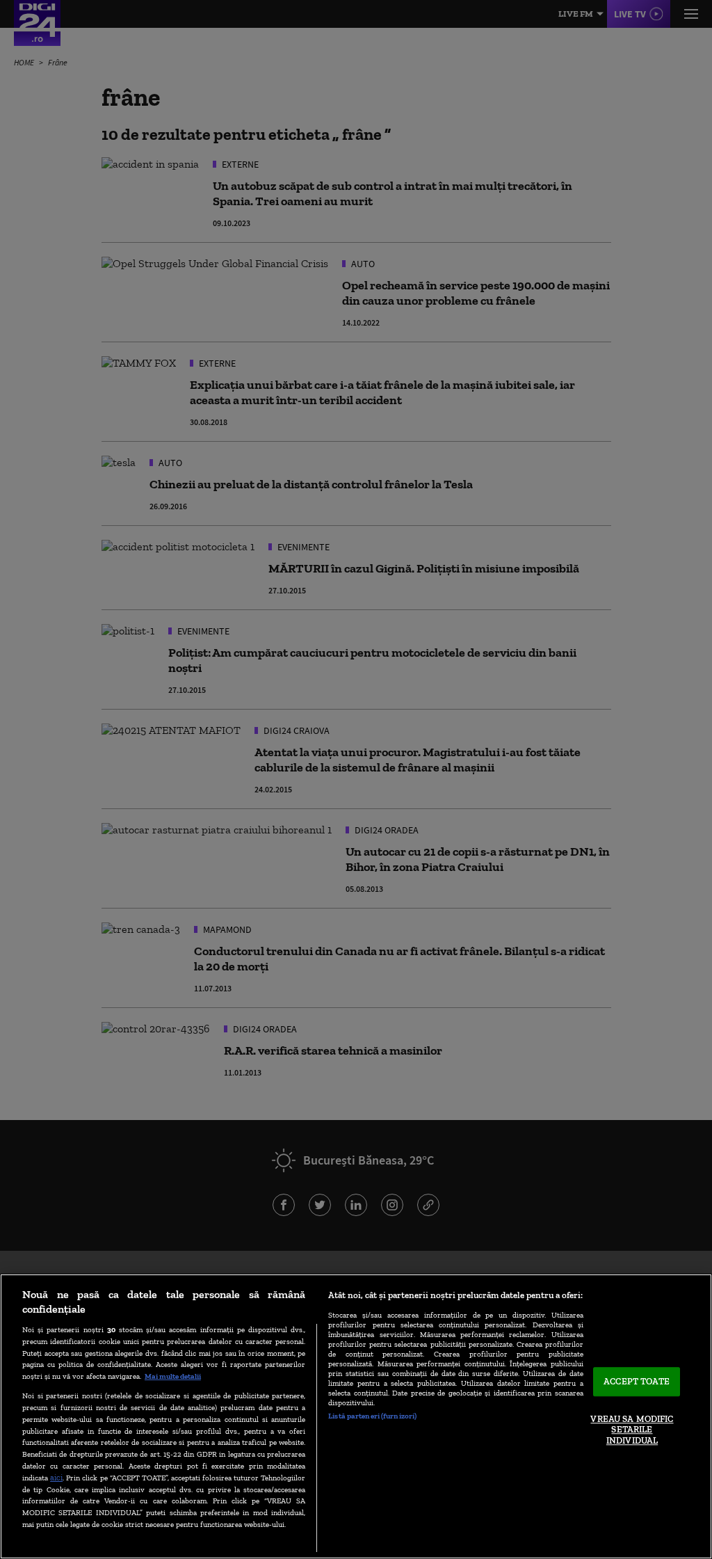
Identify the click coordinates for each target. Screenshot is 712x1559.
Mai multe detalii (173, 1376)
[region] (356, 1416)
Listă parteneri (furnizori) (372, 1416)
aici (56, 1477)
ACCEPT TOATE (637, 1382)
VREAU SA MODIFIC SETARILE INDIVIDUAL (631, 1430)
